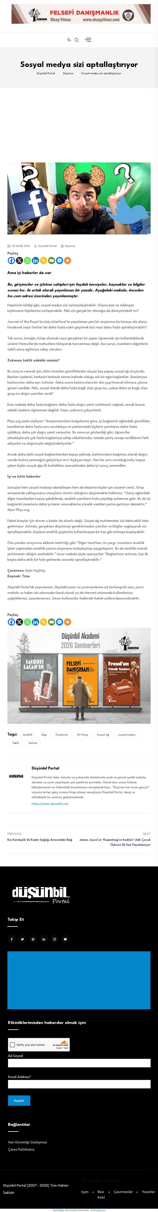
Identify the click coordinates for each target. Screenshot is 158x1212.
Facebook (62, 735)
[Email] (51, 260)
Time (26, 576)
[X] (19, 260)
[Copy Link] (43, 260)
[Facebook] (11, 260)
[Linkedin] (35, 260)
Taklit (15, 743)
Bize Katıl (101, 1194)
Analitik (28, 735)
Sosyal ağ (103, 735)
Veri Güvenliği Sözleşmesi (27, 1142)
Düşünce (70, 246)
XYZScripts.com (98, 1210)
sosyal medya (126, 735)
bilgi (44, 735)
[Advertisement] (79, 980)
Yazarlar (148, 1192)
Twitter (32, 743)
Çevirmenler (123, 1192)
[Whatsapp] (27, 260)
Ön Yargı (82, 735)
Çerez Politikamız (21, 1149)
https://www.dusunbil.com (50, 804)
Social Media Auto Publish (64, 1210)
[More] (67, 260)
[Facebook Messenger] (59, 260)
